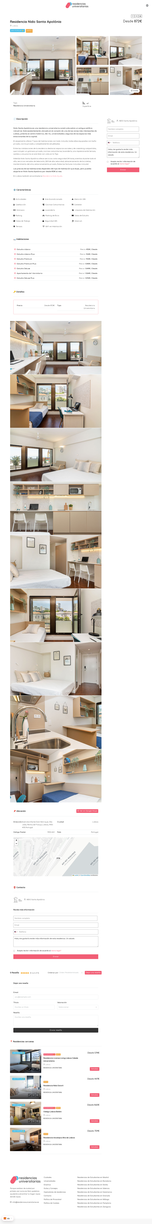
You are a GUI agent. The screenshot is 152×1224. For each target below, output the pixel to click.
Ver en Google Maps (88, 811)
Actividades (21, 199)
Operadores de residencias (55, 1192)
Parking (19, 216)
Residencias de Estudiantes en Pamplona (94, 1203)
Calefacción (20, 205)
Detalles (94, 1069)
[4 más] (126, 80)
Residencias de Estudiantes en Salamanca (94, 1192)
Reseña (16, 1013)
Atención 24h (80, 199)
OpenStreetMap (85, 875)
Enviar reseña (56, 1030)
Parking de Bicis (52, 216)
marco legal (55, 951)
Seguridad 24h (51, 221)
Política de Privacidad (52, 1199)
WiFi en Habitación (54, 226)
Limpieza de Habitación (85, 210)
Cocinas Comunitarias (54, 205)
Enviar (56, 957)
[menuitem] (147, 5)
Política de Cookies (51, 1203)
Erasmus (47, 1185)
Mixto (58, 1054)
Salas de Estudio (82, 216)
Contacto (47, 1196)
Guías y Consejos (51, 1188)
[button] (132, 16)
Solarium (78, 221)
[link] (25, 1061)
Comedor (78, 205)
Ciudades (48, 1177)
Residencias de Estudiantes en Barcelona (94, 1181)
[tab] (55, 249)
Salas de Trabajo (23, 221)
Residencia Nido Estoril (53, 1085)
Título (16, 1003)
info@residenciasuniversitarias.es (25, 1202)
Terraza (19, 226)
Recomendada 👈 (49, 1054)
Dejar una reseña (93, 973)
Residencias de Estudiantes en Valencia (93, 1188)
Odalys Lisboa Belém (52, 1111)
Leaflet (76, 875)
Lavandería (50, 210)
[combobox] (15, 932)
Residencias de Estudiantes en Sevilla (92, 1185)
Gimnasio (20, 210)
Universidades (49, 1181)
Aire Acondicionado (53, 199)
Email (15, 992)
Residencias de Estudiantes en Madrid (93, 1177)
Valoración (62, 1003)
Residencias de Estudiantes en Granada (93, 1196)
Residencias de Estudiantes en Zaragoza (94, 1207)
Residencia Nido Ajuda (52, 176)
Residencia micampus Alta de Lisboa (59, 1138)
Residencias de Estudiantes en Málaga (93, 1199)
